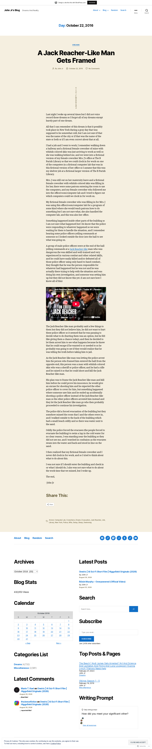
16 (18, 632)
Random (114, 10)
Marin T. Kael (27, 688)
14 (60, 628)
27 (52, 635)
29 (69, 635)
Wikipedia (76, 103)
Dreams (76, 45)
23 (18, 635)
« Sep (27, 643)
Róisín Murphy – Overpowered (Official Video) (102, 581)
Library (51, 522)
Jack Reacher (96, 520)
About (95, 10)
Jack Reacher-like (79, 249)
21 (60, 632)
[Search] (133, 609)
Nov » (58, 643)
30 (18, 639)
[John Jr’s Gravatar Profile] (107, 538)
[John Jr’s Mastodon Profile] (113, 538)
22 (69, 632)
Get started (92, 2)
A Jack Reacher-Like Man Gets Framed (76, 56)
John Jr (60, 68)
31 (27, 639)
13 (52, 628)
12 (44, 628)
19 (44, 632)
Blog (104, 10)
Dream (78, 520)
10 (27, 628)
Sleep (80, 522)
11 (35, 628)
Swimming (88, 522)
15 (69, 628)
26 (43, 635)
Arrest (51, 520)
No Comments (94, 68)
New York (58, 522)
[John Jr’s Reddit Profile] (119, 538)
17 (27, 632)
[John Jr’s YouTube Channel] (135, 538)
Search (123, 10)
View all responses (89, 725)
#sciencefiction (29, 701)
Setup (75, 522)
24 (27, 635)
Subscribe (87, 639)
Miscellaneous (21, 668)
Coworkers (70, 520)
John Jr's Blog (12, 10)
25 (35, 635)
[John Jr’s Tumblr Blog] (124, 538)
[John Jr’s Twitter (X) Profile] (130, 538)
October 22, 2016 (76, 68)
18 (35, 632)
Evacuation (86, 520)
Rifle (70, 522)
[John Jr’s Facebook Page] (102, 538)
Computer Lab (60, 520)
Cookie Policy (55, 743)
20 (52, 632)
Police (65, 522)
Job (103, 520)
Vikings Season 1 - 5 (89, 681)
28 (60, 635)
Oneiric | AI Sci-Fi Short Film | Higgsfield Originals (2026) (44, 689)
